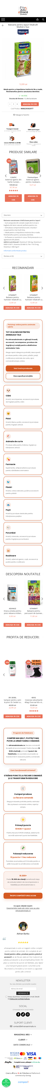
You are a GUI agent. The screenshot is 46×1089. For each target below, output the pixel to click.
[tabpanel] (23, 59)
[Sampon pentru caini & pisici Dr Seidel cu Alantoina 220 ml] (12, 669)
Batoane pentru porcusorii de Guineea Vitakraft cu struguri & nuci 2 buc (34, 612)
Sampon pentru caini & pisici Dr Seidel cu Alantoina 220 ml (12, 701)
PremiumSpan (33, 177)
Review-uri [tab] (9, 256)
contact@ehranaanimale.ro (24, 1026)
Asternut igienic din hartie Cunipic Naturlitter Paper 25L (13, 180)
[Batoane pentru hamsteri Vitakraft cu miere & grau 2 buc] (33, 283)
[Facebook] (18, 1014)
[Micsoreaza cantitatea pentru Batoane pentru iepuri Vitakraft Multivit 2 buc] (10, 104)
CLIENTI (22, 1039)
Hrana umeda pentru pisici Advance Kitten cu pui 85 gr (12, 612)
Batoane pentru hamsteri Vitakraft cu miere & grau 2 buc (33, 298)
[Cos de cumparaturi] (37, 19)
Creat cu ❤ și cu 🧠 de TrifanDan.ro (18, 1073)
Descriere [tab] (7, 215)
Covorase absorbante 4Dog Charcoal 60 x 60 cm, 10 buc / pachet (34, 701)
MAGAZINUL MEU (22, 1034)
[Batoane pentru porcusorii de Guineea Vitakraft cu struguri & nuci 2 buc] (33, 593)
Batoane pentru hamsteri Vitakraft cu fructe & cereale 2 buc (12, 298)
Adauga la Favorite (22, 115)
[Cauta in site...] (43, 19)
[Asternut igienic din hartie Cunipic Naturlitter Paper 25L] (13, 166)
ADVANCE (12, 608)
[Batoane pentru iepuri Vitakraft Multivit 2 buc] (23, 59)
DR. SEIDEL (12, 697)
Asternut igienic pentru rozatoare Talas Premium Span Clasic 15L (32, 180)
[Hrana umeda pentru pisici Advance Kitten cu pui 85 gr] (12, 592)
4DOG (34, 697)
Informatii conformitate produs (15, 251)
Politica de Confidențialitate (20, 999)
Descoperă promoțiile (23, 376)
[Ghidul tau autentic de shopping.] (23, 1082)
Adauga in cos (30, 104)
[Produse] (3, 20)
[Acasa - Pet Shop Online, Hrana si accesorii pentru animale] (23, 11)
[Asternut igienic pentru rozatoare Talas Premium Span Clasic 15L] (32, 166)
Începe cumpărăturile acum (23, 895)
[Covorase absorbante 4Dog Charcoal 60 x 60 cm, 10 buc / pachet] (33, 669)
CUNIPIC (13, 177)
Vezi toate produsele (23, 368)
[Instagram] (28, 1014)
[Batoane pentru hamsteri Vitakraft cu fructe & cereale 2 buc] (12, 283)
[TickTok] (23, 1014)
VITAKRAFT (12, 295)
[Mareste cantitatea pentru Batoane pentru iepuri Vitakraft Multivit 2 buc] (17, 104)
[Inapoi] (2, 25)
